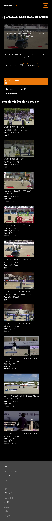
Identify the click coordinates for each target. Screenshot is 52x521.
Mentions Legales (10, 485)
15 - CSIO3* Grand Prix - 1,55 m (17, 130)
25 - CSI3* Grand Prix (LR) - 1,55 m (17, 294)
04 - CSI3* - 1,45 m (12, 326)
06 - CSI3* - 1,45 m (12, 436)
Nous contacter (9, 498)
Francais (6, 507)
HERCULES (9, 83)
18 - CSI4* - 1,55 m (12, 194)
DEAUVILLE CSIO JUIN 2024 (14, 127)
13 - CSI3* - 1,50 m (12, 399)
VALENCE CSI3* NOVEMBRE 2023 (17, 291)
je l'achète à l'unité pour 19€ (26, 36)
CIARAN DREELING (14, 80)
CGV (5, 480)
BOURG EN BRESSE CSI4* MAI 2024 (17, 191)
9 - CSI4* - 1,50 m (11, 228)
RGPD (6, 489)
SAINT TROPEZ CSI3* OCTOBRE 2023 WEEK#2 (21, 358)
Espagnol (7, 515)
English (6, 511)
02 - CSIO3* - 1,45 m (12, 162)
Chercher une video (10, 471)
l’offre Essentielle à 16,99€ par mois (31, 33)
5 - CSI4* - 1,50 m (11, 262)
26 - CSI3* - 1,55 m (12, 361)
